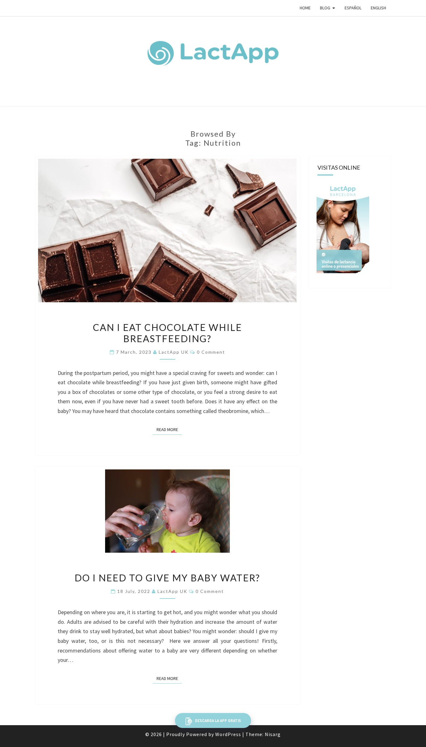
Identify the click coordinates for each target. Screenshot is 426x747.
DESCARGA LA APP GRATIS (217, 720)
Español (353, 8)
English (378, 8)
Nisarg (273, 734)
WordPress (228, 734)
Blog (325, 8)
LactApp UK (174, 352)
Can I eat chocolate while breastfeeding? (167, 333)
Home (305, 8)
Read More (169, 429)
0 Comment (211, 352)
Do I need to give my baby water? (167, 577)
